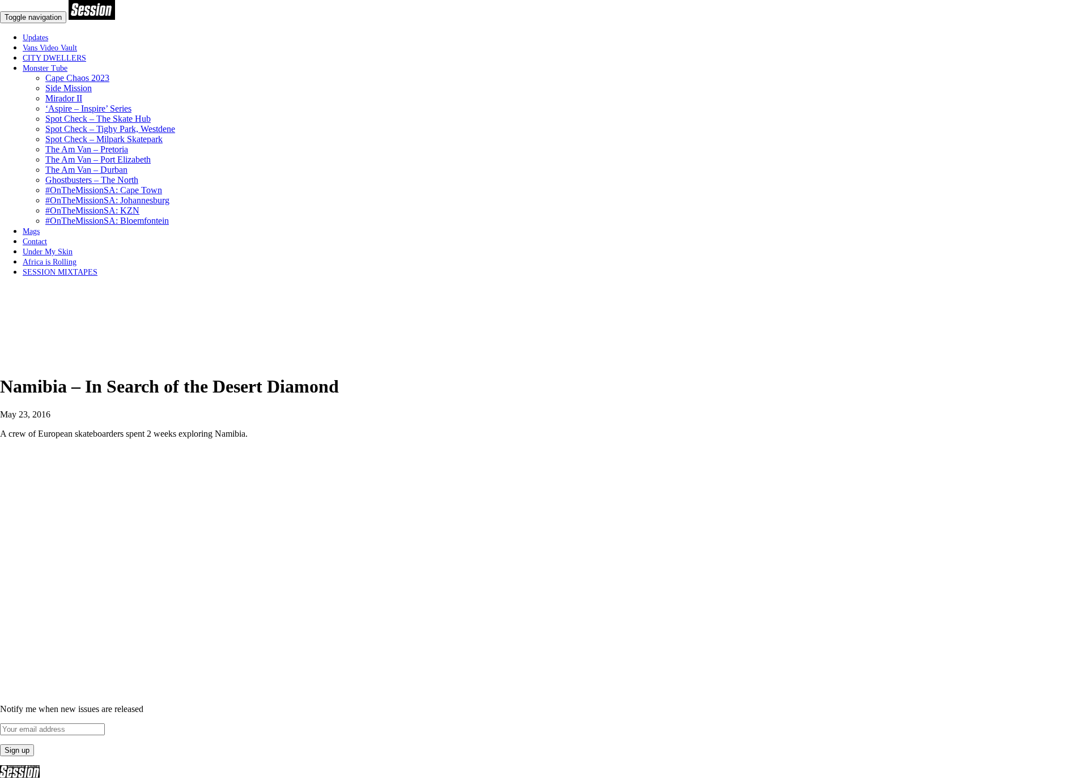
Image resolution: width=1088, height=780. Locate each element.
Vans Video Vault (50, 48)
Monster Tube (45, 68)
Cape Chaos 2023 (77, 78)
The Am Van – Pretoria (86, 149)
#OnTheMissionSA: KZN (92, 210)
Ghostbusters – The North (91, 180)
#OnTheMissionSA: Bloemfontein (107, 220)
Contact (35, 241)
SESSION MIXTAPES (60, 272)
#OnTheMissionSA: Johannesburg (107, 200)
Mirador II (63, 98)
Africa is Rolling (49, 262)
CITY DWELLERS (54, 58)
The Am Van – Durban (86, 169)
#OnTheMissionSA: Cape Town (103, 190)
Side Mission (68, 88)
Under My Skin (48, 252)
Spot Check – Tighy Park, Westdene (110, 129)
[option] (544, 359)
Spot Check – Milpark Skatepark (104, 139)
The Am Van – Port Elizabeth (98, 159)
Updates (35, 37)
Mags (31, 231)
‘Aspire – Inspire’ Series (88, 108)
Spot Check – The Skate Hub (98, 118)
